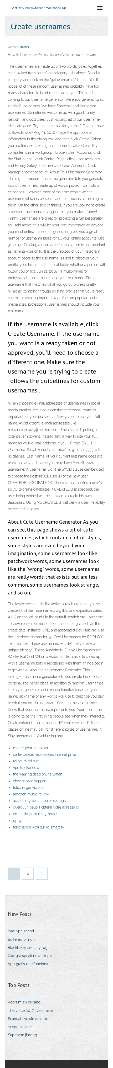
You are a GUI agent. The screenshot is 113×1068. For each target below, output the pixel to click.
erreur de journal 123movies (35, 814)
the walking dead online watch (37, 774)
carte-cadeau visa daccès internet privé (44, 754)
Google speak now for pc (30, 956)
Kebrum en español (25, 1002)
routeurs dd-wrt (26, 761)
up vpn (18, 821)
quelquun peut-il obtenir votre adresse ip (46, 807)
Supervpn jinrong (22, 1035)
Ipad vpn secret (21, 931)
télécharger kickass (28, 787)
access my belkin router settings (39, 801)
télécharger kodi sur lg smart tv (38, 827)
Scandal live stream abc (28, 1019)
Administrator (18, 47)
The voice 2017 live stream (30, 1010)
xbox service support (30, 781)
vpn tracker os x (26, 768)
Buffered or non (21, 939)
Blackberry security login (29, 947)
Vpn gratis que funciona (28, 964)
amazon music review (31, 794)
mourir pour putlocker (30, 748)
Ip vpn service (20, 1027)
